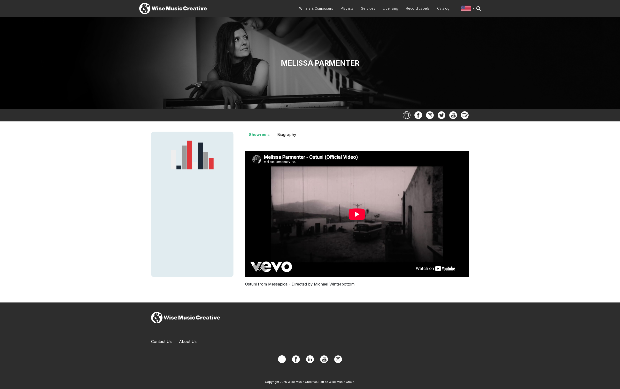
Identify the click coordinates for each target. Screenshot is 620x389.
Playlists (347, 8)
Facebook (418, 115)
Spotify (465, 115)
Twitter (441, 115)
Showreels (259, 134)
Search (478, 8)
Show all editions (468, 9)
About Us (188, 341)
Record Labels (417, 8)
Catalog (443, 8)
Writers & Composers (316, 8)
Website (407, 115)
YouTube (453, 115)
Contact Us (161, 341)
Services (368, 8)
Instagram (430, 115)
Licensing (390, 8)
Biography (286, 134)
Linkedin (310, 359)
